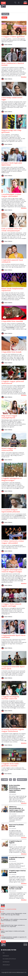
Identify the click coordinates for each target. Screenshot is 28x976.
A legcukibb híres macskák (12, 321)
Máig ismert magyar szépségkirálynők (9, 417)
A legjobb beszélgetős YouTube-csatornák (10, 698)
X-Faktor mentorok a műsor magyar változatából (12, 542)
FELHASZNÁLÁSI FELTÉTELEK (9, 958)
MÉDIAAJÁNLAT (6, 964)
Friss (2, 909)
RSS (3, 952)
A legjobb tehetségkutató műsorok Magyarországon (11, 571)
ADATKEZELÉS (6, 961)
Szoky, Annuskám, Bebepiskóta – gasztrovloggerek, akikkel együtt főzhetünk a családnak (17, 789)
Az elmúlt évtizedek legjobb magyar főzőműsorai (12, 730)
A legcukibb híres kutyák (11, 352)
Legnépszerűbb (11, 909)
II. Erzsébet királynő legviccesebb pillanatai (10, 511)
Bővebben (23, 77)
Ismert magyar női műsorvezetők (8, 449)
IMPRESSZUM (6, 955)
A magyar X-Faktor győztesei (13, 37)
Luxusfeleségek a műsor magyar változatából (11, 195)
